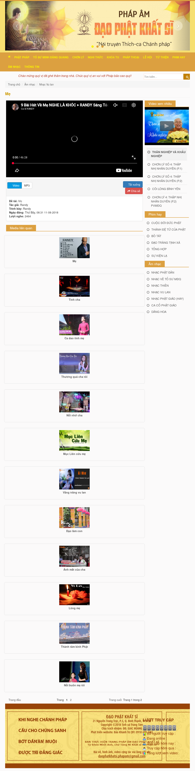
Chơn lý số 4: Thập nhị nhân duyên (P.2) (166, 178)
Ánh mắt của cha (74, 569)
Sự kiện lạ (159, 256)
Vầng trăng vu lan (74, 492)
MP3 (27, 185)
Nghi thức (95, 57)
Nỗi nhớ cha (74, 415)
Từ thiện (162, 57)
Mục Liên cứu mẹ (74, 454)
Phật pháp (21, 57)
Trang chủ (14, 84)
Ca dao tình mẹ (74, 338)
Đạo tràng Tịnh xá (165, 242)
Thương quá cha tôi (74, 377)
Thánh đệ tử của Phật (168, 229)
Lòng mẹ (74, 608)
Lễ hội (147, 57)
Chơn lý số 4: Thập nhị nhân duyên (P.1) (166, 166)
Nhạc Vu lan (46, 84)
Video (15, 185)
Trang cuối (115, 700)
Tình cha (74, 299)
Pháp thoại (131, 57)
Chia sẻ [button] (135, 191)
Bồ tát (156, 236)
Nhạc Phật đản (162, 272)
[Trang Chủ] (9, 56)
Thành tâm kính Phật (74, 646)
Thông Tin (31, 67)
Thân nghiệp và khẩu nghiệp (168, 154)
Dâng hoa (158, 312)
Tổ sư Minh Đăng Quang (51, 57)
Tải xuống (134, 184)
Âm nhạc (14, 67)
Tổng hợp (159, 249)
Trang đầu (15, 700)
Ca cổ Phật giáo (164, 305)
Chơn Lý (78, 57)
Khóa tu (113, 57)
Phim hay (178, 57)
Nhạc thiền (160, 285)
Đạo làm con (74, 531)
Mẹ (20, 201)
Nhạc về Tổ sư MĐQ (166, 279)
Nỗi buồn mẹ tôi (74, 685)
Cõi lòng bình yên (166, 189)
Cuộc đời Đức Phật (166, 223)
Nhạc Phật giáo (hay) (167, 298)
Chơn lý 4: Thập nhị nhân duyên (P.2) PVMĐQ (166, 201)
